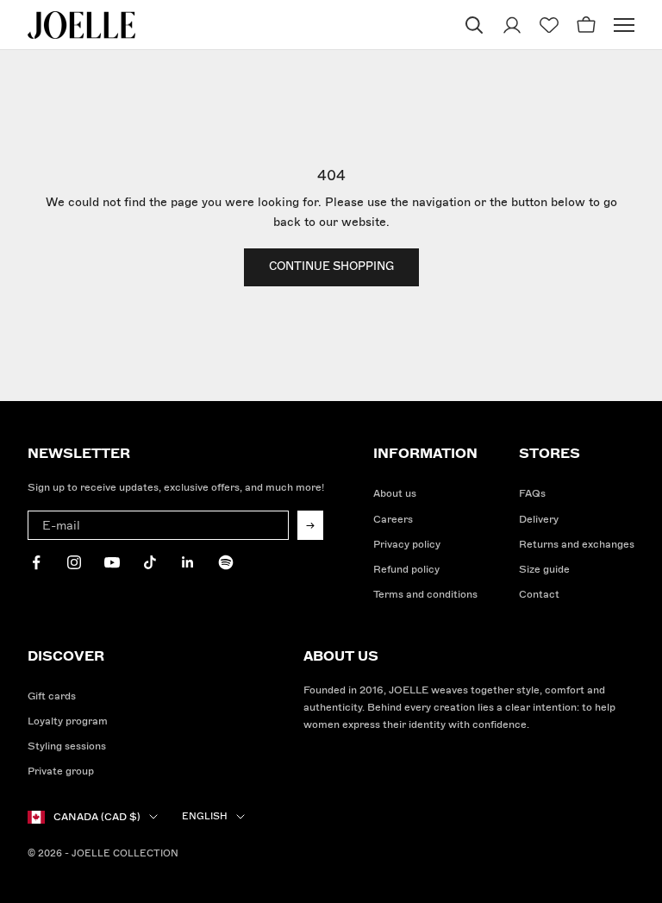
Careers (393, 519)
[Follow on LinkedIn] (188, 562)
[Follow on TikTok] (150, 562)
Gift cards (52, 696)
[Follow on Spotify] (225, 562)
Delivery (539, 519)
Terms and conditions (425, 594)
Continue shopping (331, 266)
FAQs (532, 493)
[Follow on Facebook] (36, 562)
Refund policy (406, 569)
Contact (539, 594)
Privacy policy (406, 544)
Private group (61, 771)
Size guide (544, 569)
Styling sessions (67, 746)
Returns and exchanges (576, 544)
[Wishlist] (549, 25)
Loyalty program (68, 721)
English (205, 816)
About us (394, 493)
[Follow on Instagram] (74, 562)
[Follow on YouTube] (112, 562)
